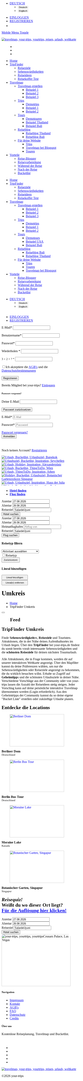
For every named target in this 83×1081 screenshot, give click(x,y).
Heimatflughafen (12, 526)
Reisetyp (11, 555)
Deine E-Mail (11, 401)
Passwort (8, 343)
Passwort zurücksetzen (17, 409)
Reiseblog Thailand (38, 133)
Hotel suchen (11, 514)
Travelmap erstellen (30, 86)
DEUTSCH (17, 3)
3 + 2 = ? (8, 359)
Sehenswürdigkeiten (31, 71)
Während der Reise (30, 166)
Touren (30, 151)
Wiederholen (11, 351)
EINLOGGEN (19, 17)
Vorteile (15, 155)
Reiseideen (25, 75)
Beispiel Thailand (37, 122)
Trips (21, 100)
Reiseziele (24, 68)
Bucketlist (24, 173)
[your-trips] (39, 39)
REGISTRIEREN (21, 21)
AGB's (14, 1007)
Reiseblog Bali (35, 137)
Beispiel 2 (32, 93)
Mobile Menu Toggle (15, 32)
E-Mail (7, 327)
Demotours (33, 238)
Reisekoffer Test (28, 79)
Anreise (6, 501)
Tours (21, 115)
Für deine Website (29, 140)
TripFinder (16, 64)
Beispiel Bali (34, 126)
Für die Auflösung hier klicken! (34, 910)
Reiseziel (7, 509)
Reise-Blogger (27, 158)
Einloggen (48, 385)
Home (14, 60)
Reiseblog (24, 129)
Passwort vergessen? (15, 432)
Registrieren (10, 378)
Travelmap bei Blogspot (41, 147)
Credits (14, 1018)
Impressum (17, 1000)
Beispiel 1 (32, 89)
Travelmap (16, 82)
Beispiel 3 (32, 97)
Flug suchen (10, 535)
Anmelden (9, 436)
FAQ (13, 1011)
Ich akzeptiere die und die (25, 368)
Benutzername (12, 335)
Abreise (6, 505)
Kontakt (15, 1003)
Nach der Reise (27, 169)
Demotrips (32, 104)
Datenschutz (17, 1014)
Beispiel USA (35, 241)
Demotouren (34, 118)
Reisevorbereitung (29, 162)
